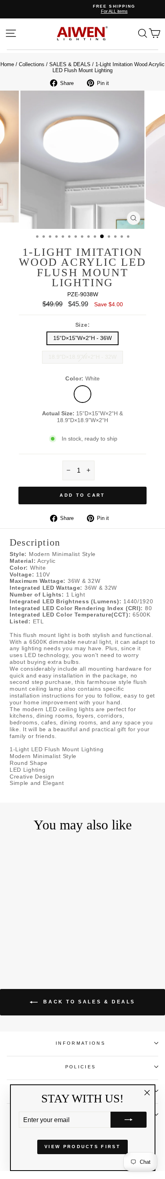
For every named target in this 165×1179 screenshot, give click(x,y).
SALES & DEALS (70, 64)
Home (7, 64)
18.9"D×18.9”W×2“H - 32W (82, 357)
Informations (80, 1043)
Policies (80, 1066)
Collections (31, 64)
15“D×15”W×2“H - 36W (82, 338)
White (82, 394)
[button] (129, 1120)
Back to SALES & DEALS (88, 1002)
